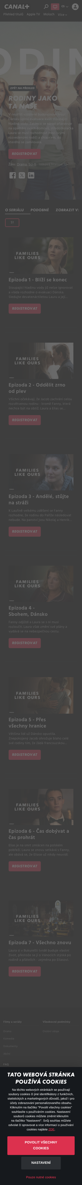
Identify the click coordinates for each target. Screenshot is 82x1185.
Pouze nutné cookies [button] (41, 1177)
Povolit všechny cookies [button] (41, 1145)
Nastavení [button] (40, 1163)
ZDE (51, 1129)
